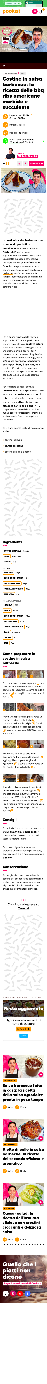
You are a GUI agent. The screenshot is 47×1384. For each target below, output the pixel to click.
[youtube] (20, 1294)
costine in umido (13, 439)
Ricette (6, 998)
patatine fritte (10, 286)
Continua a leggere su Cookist (24, 906)
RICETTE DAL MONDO (10, 73)
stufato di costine (14, 445)
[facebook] (28, 1294)
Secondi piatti (36, 998)
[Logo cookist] (11, 11)
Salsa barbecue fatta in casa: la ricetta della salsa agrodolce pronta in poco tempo (23, 1092)
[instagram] (13, 1294)
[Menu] (35, 11)
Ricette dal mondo (19, 998)
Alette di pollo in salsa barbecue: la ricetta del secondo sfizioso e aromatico (23, 1156)
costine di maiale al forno (18, 451)
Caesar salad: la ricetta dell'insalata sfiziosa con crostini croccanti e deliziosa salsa (22, 1222)
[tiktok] (6, 1294)
